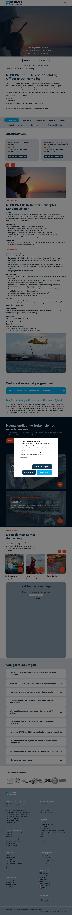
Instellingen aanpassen (42, 467)
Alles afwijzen (29, 472)
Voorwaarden (23, 457)
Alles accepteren (44, 472)
